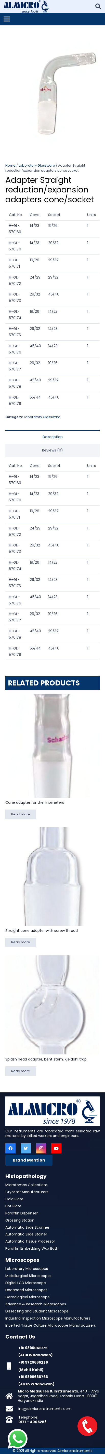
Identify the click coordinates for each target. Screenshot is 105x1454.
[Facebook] (10, 1148)
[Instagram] (41, 1148)
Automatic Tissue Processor (30, 1241)
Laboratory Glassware (37, 165)
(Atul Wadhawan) (35, 1355)
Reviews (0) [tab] (52, 450)
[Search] (98, 6)
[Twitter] (26, 1148)
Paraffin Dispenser (21, 1213)
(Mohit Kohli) (31, 1369)
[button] (98, 32)
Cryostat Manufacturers (26, 1191)
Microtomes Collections (26, 1184)
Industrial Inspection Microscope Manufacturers (47, 1318)
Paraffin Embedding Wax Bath (31, 1248)
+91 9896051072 (32, 1347)
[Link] (26, 6)
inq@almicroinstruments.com (45, 1408)
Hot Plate (13, 1206)
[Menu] (6, 19)
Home (10, 165)
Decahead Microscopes (26, 1289)
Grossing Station (19, 1220)
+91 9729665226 (33, 1362)
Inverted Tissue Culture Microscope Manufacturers (50, 1325)
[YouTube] (56, 1148)
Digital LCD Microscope (25, 1282)
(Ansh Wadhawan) (36, 1384)
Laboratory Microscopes (26, 1268)
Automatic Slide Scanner (27, 1227)
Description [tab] (53, 436)
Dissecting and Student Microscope (37, 1311)
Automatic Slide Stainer (26, 1234)
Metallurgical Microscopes (28, 1275)
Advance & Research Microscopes (35, 1304)
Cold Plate (14, 1199)
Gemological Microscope (27, 1297)
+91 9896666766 (33, 1376)
